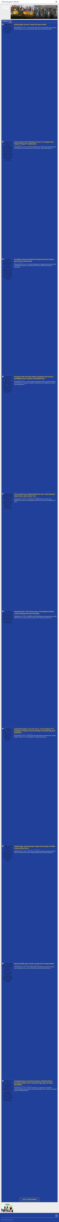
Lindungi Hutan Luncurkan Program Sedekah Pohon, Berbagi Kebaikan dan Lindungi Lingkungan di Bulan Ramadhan (33, 1083)
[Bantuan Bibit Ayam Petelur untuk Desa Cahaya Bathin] (51, 968)
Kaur (15, 26)
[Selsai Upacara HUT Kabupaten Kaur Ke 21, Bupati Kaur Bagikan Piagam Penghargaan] (52, 148)
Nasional (18, 497)
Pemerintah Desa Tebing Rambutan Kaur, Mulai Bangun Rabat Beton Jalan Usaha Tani (34, 495)
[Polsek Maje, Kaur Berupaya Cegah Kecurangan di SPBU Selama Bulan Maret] (53, 852)
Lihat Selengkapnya (29, 1199)
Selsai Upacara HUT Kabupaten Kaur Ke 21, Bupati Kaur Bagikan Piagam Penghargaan (34, 143)
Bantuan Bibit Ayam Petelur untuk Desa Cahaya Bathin (34, 964)
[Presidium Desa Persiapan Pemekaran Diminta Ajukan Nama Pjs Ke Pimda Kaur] (20, 267)
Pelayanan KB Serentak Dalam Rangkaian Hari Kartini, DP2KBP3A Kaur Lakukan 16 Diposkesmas (33, 377)
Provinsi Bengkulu (24, 497)
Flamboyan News (10, 2)
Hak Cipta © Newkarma (7, 1219)
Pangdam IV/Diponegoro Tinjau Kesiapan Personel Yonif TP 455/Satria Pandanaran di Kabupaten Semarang (21, 16)
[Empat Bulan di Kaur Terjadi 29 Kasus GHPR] (52, 29)
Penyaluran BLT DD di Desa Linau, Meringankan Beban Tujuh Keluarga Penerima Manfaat (34, 612)
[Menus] (56, 2)
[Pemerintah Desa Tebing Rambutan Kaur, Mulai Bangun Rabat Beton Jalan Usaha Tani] (17, 501)
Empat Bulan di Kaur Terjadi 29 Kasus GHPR (30, 24)
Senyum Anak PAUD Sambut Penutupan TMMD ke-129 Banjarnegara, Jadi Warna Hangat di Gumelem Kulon (45, 16)
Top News (30, 497)
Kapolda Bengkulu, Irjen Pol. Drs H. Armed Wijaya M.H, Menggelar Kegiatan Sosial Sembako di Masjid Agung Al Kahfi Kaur (34, 730)
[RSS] (56, 1215)
